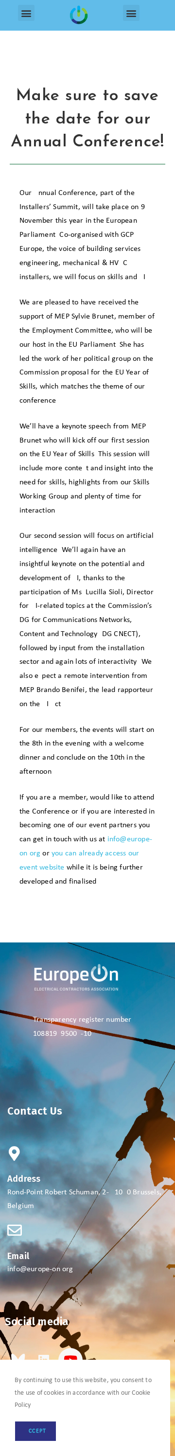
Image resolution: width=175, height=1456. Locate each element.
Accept (35, 1431)
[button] (26, 13)
